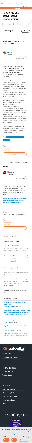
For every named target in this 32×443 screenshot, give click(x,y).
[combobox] (9, 24)
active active (10, 137)
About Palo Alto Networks (11, 357)
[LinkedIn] (18, 415)
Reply (14, 154)
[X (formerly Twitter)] (7, 415)
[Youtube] (13, 415)
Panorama (6, 139)
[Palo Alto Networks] (16, 349)
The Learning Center (10, 396)
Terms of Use (7, 375)
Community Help (8, 393)
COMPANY (6, 354)
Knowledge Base (8, 400)
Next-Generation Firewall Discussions (13, 314)
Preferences (24, 440)
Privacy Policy (7, 371)
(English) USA (27, 5)
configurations (19, 137)
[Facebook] (23, 415)
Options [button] (25, 30)
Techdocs (6, 403)
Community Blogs (8, 389)
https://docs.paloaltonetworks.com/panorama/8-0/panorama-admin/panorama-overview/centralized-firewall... (14, 200)
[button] (6, 440)
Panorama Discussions (10, 306)
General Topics (8, 30)
